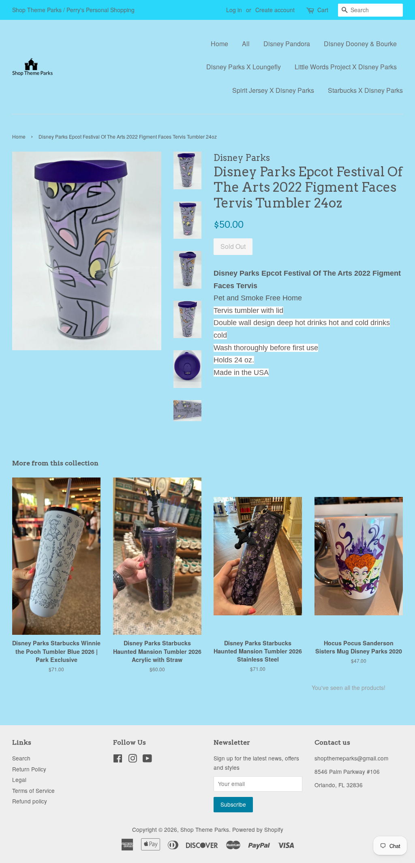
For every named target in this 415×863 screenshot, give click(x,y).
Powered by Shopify (257, 829)
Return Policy (29, 769)
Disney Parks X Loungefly (243, 66)
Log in (234, 10)
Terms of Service (33, 790)
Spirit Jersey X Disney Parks (273, 90)
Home (219, 43)
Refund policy (29, 801)
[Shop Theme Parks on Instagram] (132, 760)
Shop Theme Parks (204, 829)
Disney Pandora (286, 43)
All (246, 43)
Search (21, 758)
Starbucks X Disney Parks (365, 90)
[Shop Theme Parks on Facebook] (117, 760)
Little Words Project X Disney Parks (346, 66)
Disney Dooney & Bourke (360, 43)
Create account (275, 10)
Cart (322, 10)
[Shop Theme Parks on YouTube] (147, 760)
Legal (19, 779)
